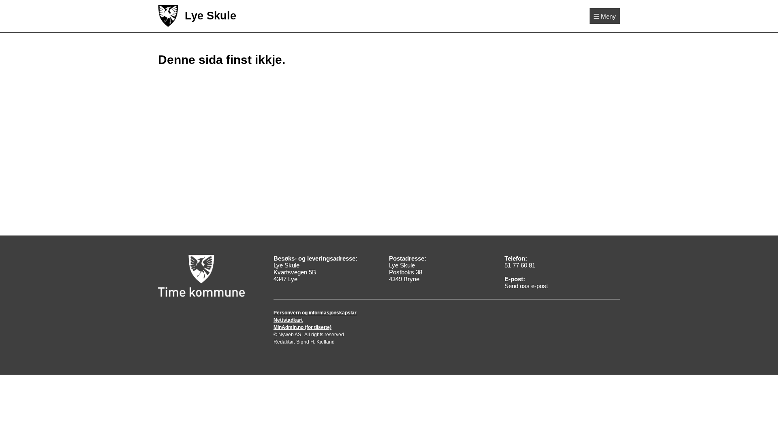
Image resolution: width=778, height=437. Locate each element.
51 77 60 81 (519, 265)
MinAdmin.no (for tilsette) (302, 327)
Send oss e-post (526, 285)
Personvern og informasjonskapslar (315, 313)
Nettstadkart (288, 320)
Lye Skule (210, 16)
